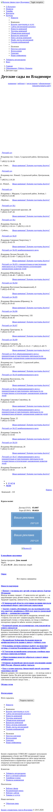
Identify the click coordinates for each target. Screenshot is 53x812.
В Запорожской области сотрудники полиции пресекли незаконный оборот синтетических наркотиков (26, 604)
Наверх (49, 490)
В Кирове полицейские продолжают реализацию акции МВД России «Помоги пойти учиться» (26, 664)
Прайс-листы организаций (22, 40)
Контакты (10, 13)
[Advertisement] (26, 121)
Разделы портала (26, 700)
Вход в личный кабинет (16, 776)
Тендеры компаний (19, 31)
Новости (14, 18)
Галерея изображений (20, 42)
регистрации (32, 83)
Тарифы (9, 11)
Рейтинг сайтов (12, 793)
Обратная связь (12, 803)
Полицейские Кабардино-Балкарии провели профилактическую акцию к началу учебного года (23, 641)
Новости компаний (19, 29)
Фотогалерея (16, 51)
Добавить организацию (16, 60)
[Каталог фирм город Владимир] (15, 2)
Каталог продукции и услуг (22, 24)
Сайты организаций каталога (23, 27)
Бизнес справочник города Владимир (17, 810)
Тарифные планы (13, 778)
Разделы (9, 15)
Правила (9, 9)
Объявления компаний (20, 33)
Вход (8, 62)
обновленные (44, 83)
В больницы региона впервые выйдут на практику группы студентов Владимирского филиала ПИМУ (24, 647)
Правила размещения (15, 780)
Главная (9, 66)
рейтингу (22, 83)
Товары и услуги (13, 795)
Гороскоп (15, 53)
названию (12, 83)
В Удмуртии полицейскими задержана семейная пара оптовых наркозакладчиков (25, 652)
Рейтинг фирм (12, 788)
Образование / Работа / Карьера (19, 68)
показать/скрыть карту (41, 86)
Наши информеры (18, 55)
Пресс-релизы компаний (21, 38)
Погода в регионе (18, 49)
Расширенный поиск (14, 791)
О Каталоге (11, 7)
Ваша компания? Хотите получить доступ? (31, 165)
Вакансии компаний (19, 35)
